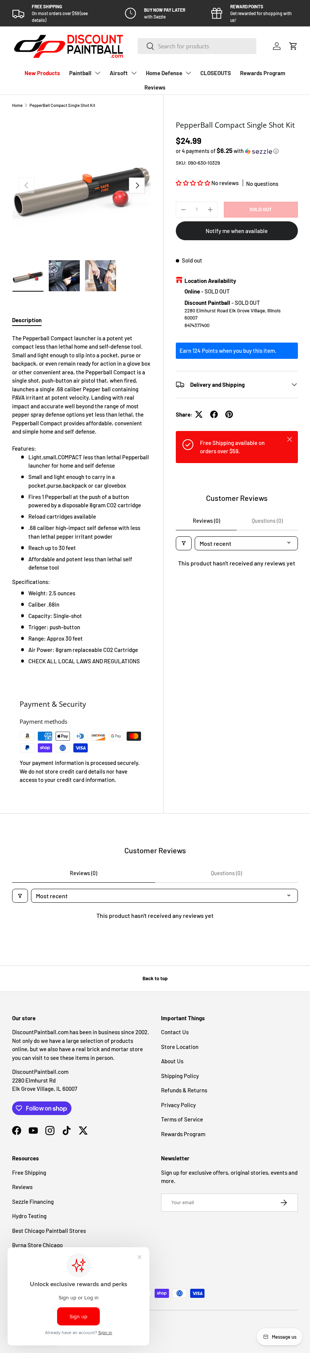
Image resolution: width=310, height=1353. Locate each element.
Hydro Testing (29, 1215)
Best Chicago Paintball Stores (49, 1230)
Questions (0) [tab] (267, 520)
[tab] (27, 320)
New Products (42, 73)
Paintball (80, 73)
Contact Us (175, 1032)
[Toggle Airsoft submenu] (133, 72)
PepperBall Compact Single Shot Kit (62, 105)
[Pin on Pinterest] (229, 414)
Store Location (179, 1046)
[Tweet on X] (198, 414)
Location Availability (210, 280)
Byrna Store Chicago (37, 1245)
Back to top (155, 978)
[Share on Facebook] (214, 414)
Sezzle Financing (33, 1201)
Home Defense (164, 73)
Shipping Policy (180, 1075)
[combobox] (197, 46)
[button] (293, 46)
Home (17, 105)
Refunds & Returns (184, 1090)
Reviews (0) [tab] (206, 520)
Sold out (261, 209)
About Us (172, 1061)
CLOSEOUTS (215, 73)
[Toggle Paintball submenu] (97, 72)
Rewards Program (262, 73)
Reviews (155, 87)
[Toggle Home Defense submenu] (188, 72)
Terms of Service (182, 1119)
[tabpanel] (81, 504)
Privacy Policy (178, 1104)
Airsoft (119, 73)
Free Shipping (29, 1172)
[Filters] (184, 543)
